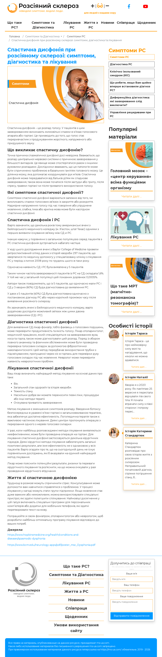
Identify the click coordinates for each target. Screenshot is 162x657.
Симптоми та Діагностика (43, 25)
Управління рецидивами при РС (130, 114)
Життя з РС (91, 25)
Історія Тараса (136, 333)
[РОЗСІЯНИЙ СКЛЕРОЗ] (43, 7)
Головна (14, 36)
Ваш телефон (131, 585)
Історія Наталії (136, 377)
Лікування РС (72, 25)
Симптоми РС (76, 36)
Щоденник (146, 23)
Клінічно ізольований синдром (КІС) (125, 73)
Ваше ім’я (131, 573)
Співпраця (126, 23)
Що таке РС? (14, 25)
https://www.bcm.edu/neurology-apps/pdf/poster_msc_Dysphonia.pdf (51, 544)
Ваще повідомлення (131, 596)
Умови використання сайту (76, 628)
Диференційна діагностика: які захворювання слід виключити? (130, 101)
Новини (107, 23)
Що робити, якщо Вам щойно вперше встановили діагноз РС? (130, 86)
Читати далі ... (132, 196)
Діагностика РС (121, 64)
